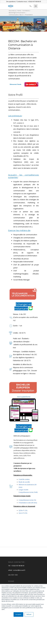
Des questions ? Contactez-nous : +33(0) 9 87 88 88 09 (23, 1)
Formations (26, 10)
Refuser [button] (29, 614)
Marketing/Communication (17, 12)
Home (19, 10)
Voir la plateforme (23, 397)
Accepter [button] (18, 614)
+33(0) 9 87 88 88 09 (17, 566)
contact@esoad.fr (19, 570)
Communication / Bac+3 (16, 14)
